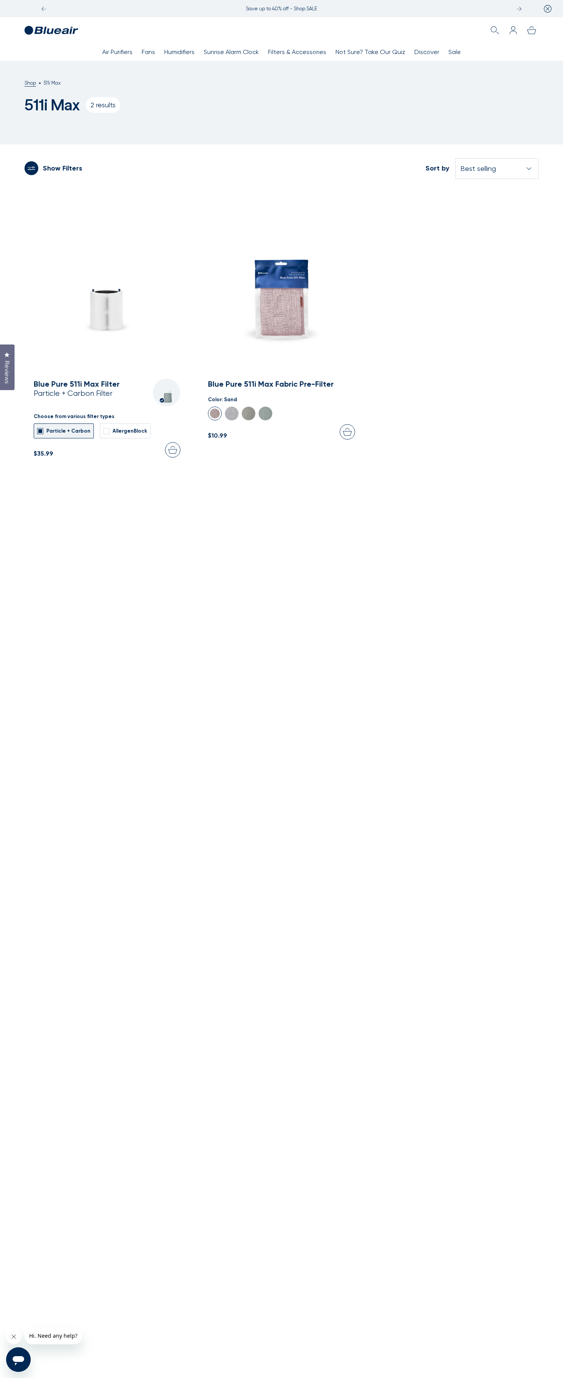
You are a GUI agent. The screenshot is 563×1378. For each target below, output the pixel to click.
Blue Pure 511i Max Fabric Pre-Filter (271, 384)
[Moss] (265, 413)
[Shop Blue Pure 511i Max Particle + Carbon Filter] (107, 270)
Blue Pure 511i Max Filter (76, 384)
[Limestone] (248, 413)
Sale (454, 52)
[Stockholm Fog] (232, 413)
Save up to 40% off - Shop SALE (281, 8)
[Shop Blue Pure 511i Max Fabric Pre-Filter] (281, 270)
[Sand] (215, 413)
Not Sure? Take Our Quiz (370, 52)
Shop (30, 83)
